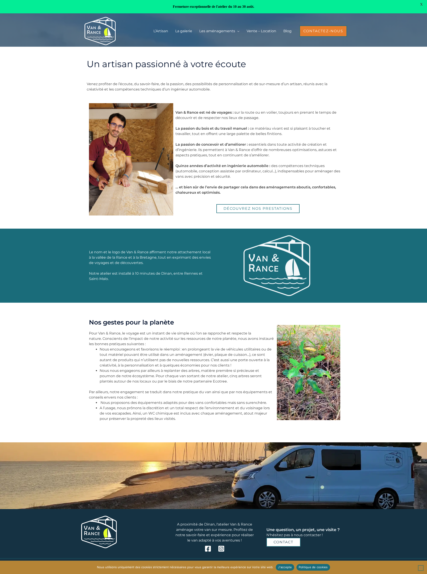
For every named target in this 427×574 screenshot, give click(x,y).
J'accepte (285, 567)
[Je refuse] (421, 568)
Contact (283, 542)
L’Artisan (160, 31)
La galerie (183, 31)
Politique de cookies (313, 567)
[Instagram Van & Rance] (221, 548)
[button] (323, 31)
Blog (287, 31)
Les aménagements (217, 31)
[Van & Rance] (100, 31)
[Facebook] (208, 548)
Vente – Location (261, 31)
